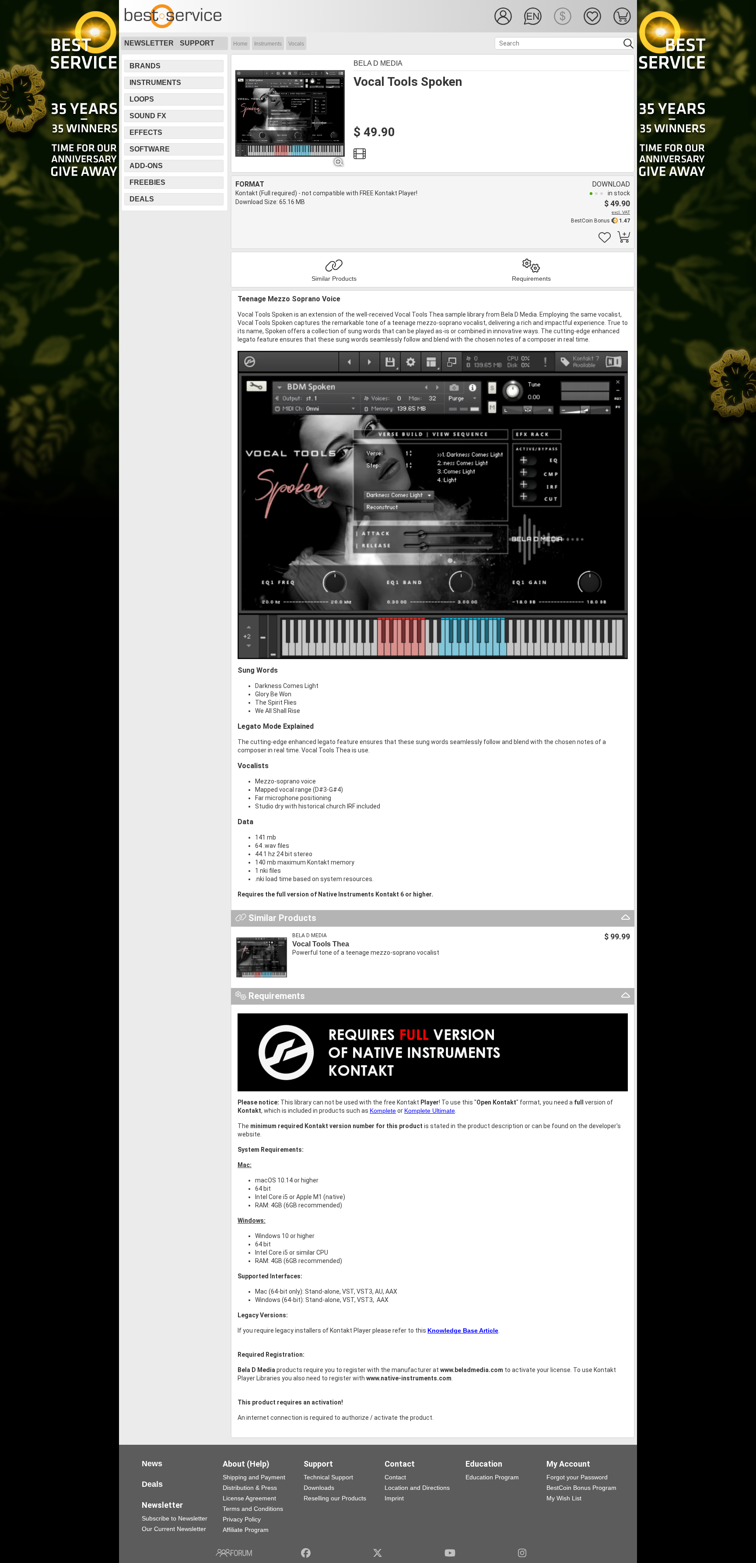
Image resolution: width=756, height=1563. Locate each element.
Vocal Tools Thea (320, 944)
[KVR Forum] (233, 1553)
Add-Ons (146, 165)
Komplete (383, 1110)
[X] (378, 1553)
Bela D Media (378, 63)
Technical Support (328, 1477)
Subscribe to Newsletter (174, 1518)
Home (240, 44)
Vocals (296, 44)
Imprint (394, 1498)
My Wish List (563, 1498)
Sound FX (148, 116)
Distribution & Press (250, 1487)
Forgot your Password (577, 1477)
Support (197, 43)
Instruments (268, 44)
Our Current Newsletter (174, 1528)
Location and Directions (417, 1487)
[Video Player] (360, 156)
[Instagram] (522, 1553)
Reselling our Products (335, 1498)
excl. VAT (621, 212)
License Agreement (249, 1498)
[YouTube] (449, 1553)
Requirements (531, 278)
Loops (142, 99)
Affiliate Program (246, 1529)
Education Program (492, 1477)
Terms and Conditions (253, 1508)
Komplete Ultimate (429, 1110)
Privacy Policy (242, 1519)
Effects (146, 132)
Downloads (319, 1487)
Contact (395, 1477)
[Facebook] (306, 1553)
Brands (145, 66)
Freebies (147, 182)
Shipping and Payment (254, 1477)
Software (150, 149)
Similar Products (334, 278)
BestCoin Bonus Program (581, 1487)
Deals (142, 199)
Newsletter (149, 43)
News (152, 1463)
